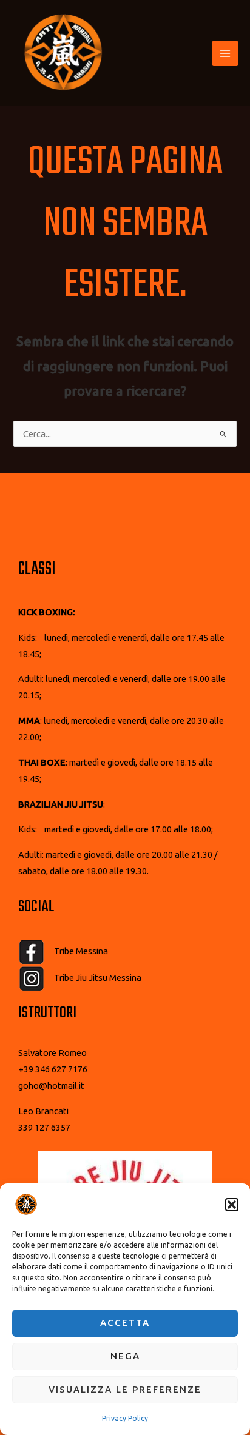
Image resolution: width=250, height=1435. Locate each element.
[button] (232, 1205)
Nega (125, 1356)
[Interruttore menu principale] (225, 53)
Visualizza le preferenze (125, 1389)
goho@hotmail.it (51, 1085)
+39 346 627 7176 (52, 1069)
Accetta (125, 1322)
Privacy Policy (125, 1418)
